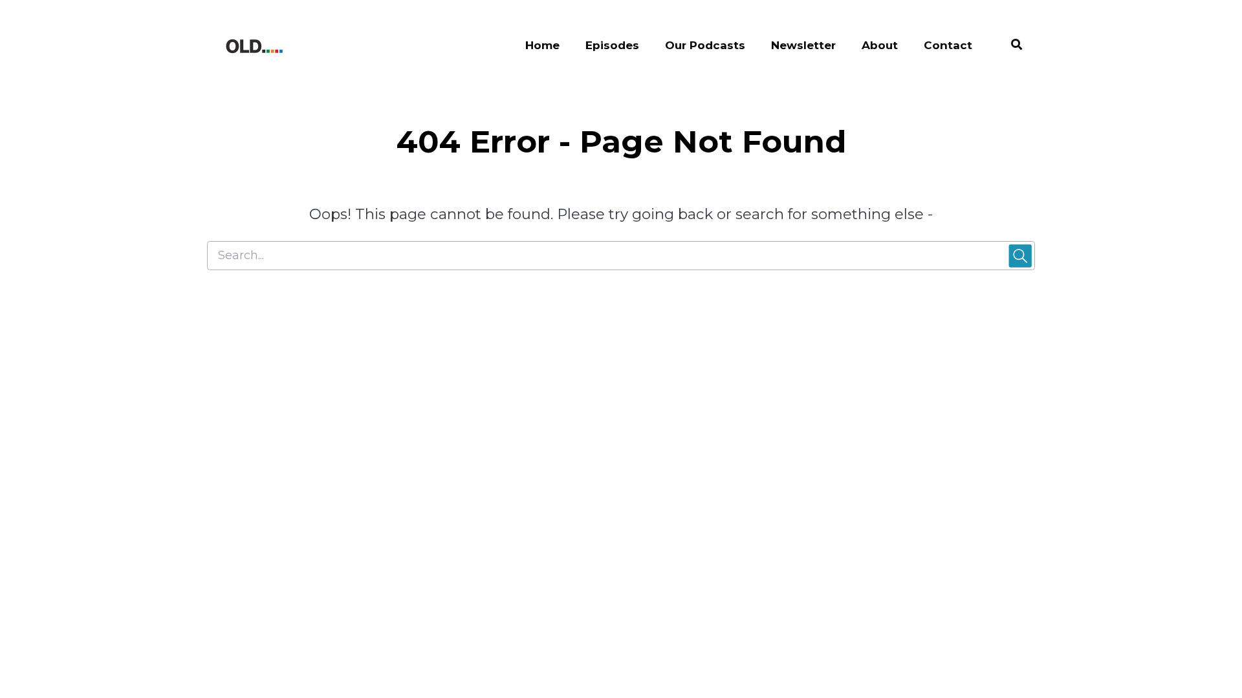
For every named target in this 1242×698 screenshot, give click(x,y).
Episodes (612, 45)
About (880, 45)
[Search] (1010, 46)
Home (542, 45)
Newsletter (803, 45)
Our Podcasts (705, 45)
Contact (948, 45)
